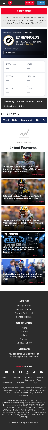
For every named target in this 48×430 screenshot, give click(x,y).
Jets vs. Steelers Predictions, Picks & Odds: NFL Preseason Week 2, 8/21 (21, 197)
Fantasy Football (24, 306)
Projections (9, 106)
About (4, 377)
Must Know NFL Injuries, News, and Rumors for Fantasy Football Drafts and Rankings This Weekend (22, 169)
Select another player (10, 48)
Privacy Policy (39, 378)
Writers (24, 332)
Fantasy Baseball (24, 309)
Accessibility (7, 382)
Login (41, 3)
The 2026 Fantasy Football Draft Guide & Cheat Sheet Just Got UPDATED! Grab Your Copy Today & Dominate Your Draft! (24, 20)
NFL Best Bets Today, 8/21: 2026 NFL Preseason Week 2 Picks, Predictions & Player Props (22, 223)
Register (21, 382)
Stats (39, 101)
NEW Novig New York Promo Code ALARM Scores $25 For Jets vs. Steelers (20, 249)
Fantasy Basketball (24, 313)
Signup (29, 3)
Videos (24, 335)
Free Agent (7, 32)
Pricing (24, 328)
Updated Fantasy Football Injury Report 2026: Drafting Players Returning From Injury (22, 276)
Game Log (8, 101)
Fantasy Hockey (24, 317)
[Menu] (4, 3)
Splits (21, 106)
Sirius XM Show (24, 343)
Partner (16, 377)
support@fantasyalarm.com (24, 357)
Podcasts (24, 339)
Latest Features (25, 101)
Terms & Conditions (29, 378)
